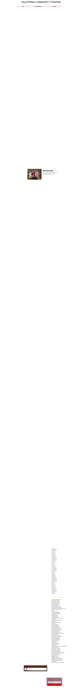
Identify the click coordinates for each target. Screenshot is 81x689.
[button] (54, 6)
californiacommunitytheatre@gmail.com (48, 672)
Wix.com (29, 672)
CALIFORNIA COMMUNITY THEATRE (41, 2)
